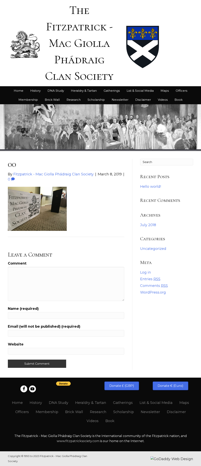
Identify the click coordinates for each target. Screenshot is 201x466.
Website (16, 344)
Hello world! (150, 186)
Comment (17, 263)
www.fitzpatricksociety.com (78, 441)
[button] (121, 386)
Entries (150, 279)
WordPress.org (153, 292)
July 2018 (148, 225)
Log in (145, 272)
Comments (154, 286)
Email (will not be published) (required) (44, 326)
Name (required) (23, 308)
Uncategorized (153, 249)
